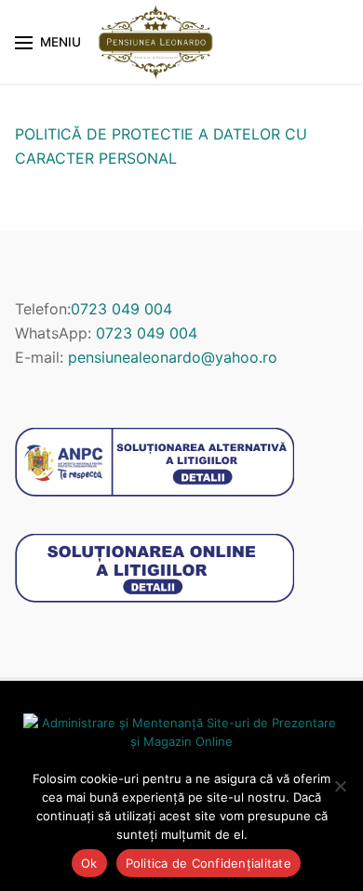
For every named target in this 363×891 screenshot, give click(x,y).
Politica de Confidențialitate (208, 863)
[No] (339, 786)
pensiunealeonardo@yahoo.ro (172, 357)
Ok (89, 863)
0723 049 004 (121, 308)
